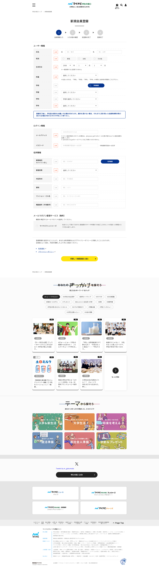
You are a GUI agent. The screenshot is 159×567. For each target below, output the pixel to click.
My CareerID (95, 545)
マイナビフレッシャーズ (48, 226)
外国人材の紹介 (86, 553)
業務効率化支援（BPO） (68, 556)
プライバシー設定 (86, 523)
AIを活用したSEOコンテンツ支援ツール (95, 547)
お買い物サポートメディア (60, 547)
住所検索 (110, 161)
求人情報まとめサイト (59, 541)
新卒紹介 (87, 549)
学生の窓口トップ (37, 11)
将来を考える (39, 376)
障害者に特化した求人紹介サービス (89, 533)
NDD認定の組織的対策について (103, 523)
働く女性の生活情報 (67, 543)
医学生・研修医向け (86, 532)
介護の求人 (65, 553)
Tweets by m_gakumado (65, 468)
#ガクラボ (99, 296)
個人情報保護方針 (93, 563)
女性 (84, 59)
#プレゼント (66, 302)
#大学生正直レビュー (73, 312)
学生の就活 (56, 532)
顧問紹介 (68, 551)
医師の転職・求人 (105, 551)
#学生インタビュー (105, 307)
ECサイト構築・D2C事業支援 (71, 545)
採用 (78, 563)
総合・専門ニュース (72, 541)
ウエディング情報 (91, 543)
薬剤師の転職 (75, 551)
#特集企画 (92, 307)
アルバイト (56, 533)
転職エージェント (95, 549)
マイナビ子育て (57, 545)
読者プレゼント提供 (69, 523)
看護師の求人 (84, 551)
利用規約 (41, 248)
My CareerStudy (85, 545)
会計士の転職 (118, 549)
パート (62, 533)
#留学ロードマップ (85, 296)
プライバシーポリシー (46, 252)
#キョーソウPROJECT (51, 296)
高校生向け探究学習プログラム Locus (74, 538)
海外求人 (105, 532)
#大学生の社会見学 (68, 296)
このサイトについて (36, 523)
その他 (100, 59)
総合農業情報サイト (112, 543)
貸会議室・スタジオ (88, 556)
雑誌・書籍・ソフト (79, 543)
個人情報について (48, 523)
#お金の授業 (88, 312)
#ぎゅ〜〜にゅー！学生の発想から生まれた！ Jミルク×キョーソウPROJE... (67, 345)
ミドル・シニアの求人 (72, 533)
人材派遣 (55, 549)
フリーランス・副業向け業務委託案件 (110, 533)
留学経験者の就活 (65, 532)
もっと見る (115, 377)
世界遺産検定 (101, 543)
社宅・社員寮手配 (100, 556)
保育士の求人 (115, 551)
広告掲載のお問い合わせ (78, 523)
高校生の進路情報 (58, 538)
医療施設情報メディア (106, 545)
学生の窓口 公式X (77, 475)
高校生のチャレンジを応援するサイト (89, 541)
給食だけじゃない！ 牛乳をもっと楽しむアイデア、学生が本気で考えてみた (115, 345)
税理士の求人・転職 (58, 551)
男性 (68, 59)
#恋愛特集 (110, 302)
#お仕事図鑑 (111, 296)
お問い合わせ (54, 523)
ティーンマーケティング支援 (108, 541)
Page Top (119, 523)
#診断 (100, 302)
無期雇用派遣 (56, 553)
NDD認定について (94, 523)
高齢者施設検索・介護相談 (115, 547)
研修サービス (56, 556)
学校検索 (96, 85)
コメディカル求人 (94, 551)
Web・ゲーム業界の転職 (66, 549)
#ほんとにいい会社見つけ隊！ (84, 302)
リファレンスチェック (112, 556)
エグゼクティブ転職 (107, 549)
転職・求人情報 (97, 532)
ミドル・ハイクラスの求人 (116, 532)
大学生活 (38, 338)
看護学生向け (75, 532)
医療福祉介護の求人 (58, 535)
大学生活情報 (56, 543)
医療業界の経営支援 (75, 553)
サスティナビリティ (70, 563)
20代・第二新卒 (79, 549)
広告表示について (61, 523)
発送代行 (79, 556)
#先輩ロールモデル (52, 302)
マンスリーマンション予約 (76, 547)
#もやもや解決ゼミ (78, 307)
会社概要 (55, 563)
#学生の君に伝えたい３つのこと (57, 307)
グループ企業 (84, 563)
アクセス (61, 563)
